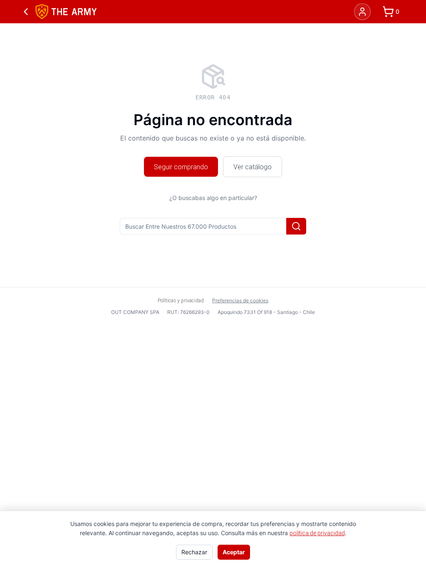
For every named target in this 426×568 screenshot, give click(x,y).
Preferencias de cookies (240, 300)
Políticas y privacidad (181, 300)
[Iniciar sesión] (362, 11)
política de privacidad (317, 533)
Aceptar (234, 552)
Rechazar (194, 552)
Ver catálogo (252, 167)
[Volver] (26, 11)
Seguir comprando (181, 167)
